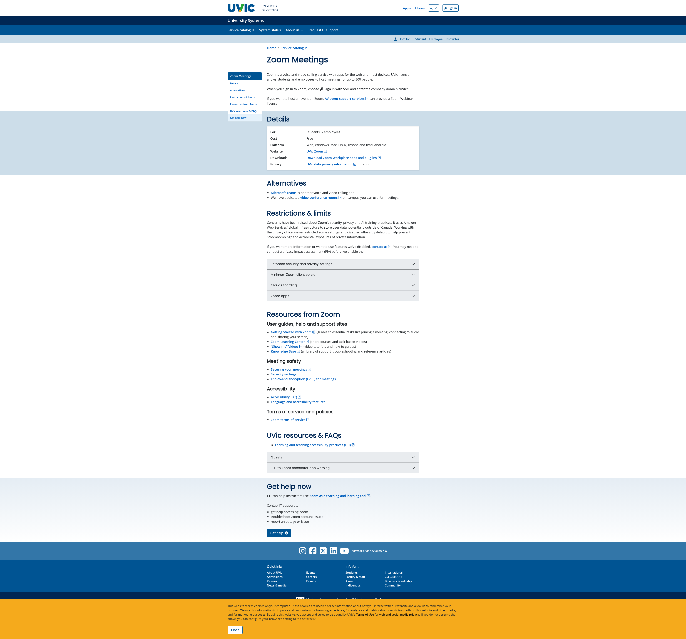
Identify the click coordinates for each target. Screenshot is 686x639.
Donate (311, 581)
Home (271, 48)
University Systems (246, 20)
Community (393, 585)
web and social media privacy (399, 614)
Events (310, 573)
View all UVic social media (369, 551)
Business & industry (398, 581)
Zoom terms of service (288, 420)
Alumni (350, 581)
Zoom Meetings (240, 76)
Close (235, 630)
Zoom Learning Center (288, 342)
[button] (433, 8)
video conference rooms (319, 197)
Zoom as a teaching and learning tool (338, 496)
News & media (277, 585)
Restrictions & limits (242, 97)
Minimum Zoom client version (294, 274)
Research (273, 581)
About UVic (274, 573)
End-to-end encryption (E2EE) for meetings (303, 379)
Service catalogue (241, 30)
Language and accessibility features (298, 402)
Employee (436, 39)
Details (234, 83)
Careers (311, 577)
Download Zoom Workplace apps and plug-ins (342, 158)
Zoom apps (280, 296)
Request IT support (323, 30)
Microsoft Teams (284, 193)
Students (352, 573)
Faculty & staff (355, 577)
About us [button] (292, 30)
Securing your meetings (289, 369)
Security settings (283, 374)
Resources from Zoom (243, 104)
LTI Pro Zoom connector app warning (300, 468)
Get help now (238, 117)
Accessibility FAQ (284, 397)
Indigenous (353, 585)
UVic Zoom (315, 151)
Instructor (452, 39)
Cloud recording (284, 285)
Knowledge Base (283, 351)
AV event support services (345, 98)
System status (270, 30)
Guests (276, 457)
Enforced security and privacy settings (301, 264)
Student (420, 39)
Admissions (275, 577)
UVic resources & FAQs (243, 111)
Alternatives (237, 90)
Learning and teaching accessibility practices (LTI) (313, 445)
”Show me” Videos (285, 346)
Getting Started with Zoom (291, 332)
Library (420, 8)
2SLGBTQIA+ (393, 577)
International (393, 573)
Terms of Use (365, 614)
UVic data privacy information (329, 164)
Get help (276, 533)
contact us (379, 246)
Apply (407, 8)
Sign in (452, 8)
